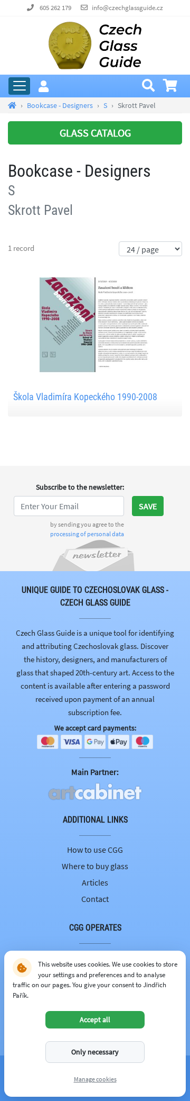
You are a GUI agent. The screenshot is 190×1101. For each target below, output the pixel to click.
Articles (95, 882)
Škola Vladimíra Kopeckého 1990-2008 (85, 396)
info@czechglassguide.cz (127, 7)
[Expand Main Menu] (19, 86)
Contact (95, 899)
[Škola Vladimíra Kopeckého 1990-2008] (95, 323)
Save (148, 506)
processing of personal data (87, 534)
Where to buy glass (95, 866)
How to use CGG (95, 849)
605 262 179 (55, 7)
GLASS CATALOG (95, 132)
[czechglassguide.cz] (95, 44)
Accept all (95, 1019)
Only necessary (95, 1052)
